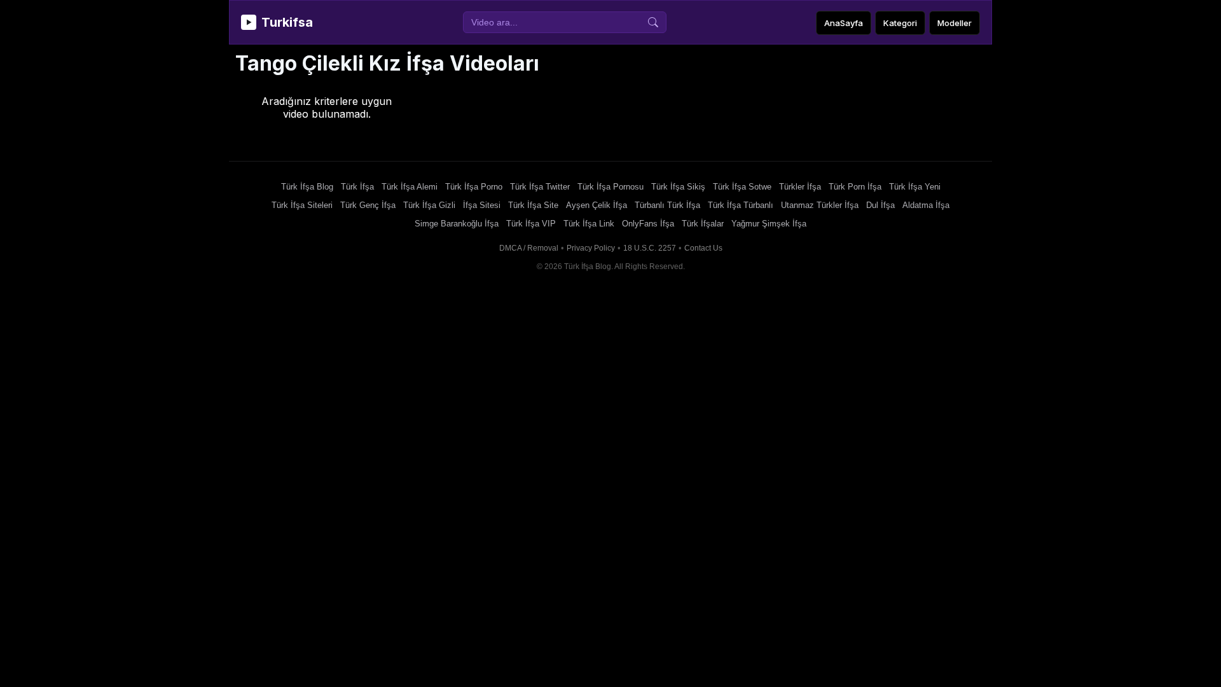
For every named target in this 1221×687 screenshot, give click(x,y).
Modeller (954, 23)
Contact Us (703, 248)
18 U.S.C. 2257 (649, 248)
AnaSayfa (843, 23)
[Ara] (653, 22)
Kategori (900, 23)
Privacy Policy (591, 248)
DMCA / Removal (528, 248)
